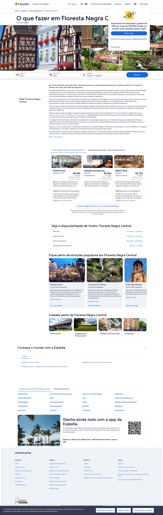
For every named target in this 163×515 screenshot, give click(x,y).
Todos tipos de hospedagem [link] (58, 485)
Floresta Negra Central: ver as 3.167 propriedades (97, 206)
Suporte (118, 4)
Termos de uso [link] (88, 471)
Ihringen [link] (53, 410)
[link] (129, 47)
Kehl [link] (52, 398)
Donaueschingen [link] (56, 402)
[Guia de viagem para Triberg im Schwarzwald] (110, 328)
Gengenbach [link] (23, 406)
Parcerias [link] (17, 474)
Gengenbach (122, 106)
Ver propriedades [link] (56, 306)
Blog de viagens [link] (54, 488)
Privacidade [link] (87, 467)
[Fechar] (159, 510)
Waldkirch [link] (119, 406)
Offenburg (115, 113)
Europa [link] (17, 11)
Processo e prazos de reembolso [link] (128, 471)
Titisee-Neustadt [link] (24, 398)
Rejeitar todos (123, 510)
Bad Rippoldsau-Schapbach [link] (126, 402)
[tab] (68, 150)
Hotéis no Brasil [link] (54, 467)
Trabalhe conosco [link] (20, 467)
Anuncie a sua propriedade (101, 4)
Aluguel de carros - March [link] (30, 362)
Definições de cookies (105, 510)
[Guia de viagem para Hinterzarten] (60, 328)
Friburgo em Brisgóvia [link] (124, 398)
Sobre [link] (17, 464)
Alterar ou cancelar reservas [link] (126, 467)
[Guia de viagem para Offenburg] (135, 328)
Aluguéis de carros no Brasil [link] (57, 481)
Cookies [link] (86, 464)
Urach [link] (84, 402)
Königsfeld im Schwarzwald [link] (61, 394)
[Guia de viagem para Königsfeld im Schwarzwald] (85, 328)
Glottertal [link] (22, 410)
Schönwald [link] (119, 410)
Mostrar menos (55, 299)
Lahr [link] (84, 398)
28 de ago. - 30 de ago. (134, 241)
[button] (81, 347)
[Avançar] (146, 283)
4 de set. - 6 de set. (136, 246)
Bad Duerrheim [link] (56, 406)
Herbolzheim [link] (23, 402)
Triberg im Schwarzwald (57, 115)
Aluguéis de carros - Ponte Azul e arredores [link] (97, 362)
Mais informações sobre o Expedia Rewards (129, 39)
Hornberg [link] (86, 410)
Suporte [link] (120, 464)
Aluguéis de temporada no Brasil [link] (59, 471)
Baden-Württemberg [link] (35, 11)
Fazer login (144, 4)
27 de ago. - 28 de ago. (135, 236)
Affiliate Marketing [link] (20, 485)
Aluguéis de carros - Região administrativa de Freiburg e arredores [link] (44, 366)
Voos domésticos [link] (54, 478)
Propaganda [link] (18, 481)
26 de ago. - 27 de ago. (135, 231)
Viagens (128, 4)
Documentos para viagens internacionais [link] (130, 479)
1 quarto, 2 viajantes (94, 75)
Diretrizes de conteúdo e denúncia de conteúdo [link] (98, 478)
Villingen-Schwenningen (77, 115)
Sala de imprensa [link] (20, 478)
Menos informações (56, 137)
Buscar (137, 75)
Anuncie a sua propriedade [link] (23, 471)
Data (22, 75)
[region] (81, 510)
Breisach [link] (85, 406)
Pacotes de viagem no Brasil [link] (57, 474)
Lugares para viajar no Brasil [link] (57, 464)
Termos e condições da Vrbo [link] (92, 474)
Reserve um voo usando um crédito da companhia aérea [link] (133, 475)
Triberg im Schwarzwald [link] (92, 394)
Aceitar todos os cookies (143, 510)
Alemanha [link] (24, 11)
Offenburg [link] (119, 394)
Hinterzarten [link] (23, 394)
